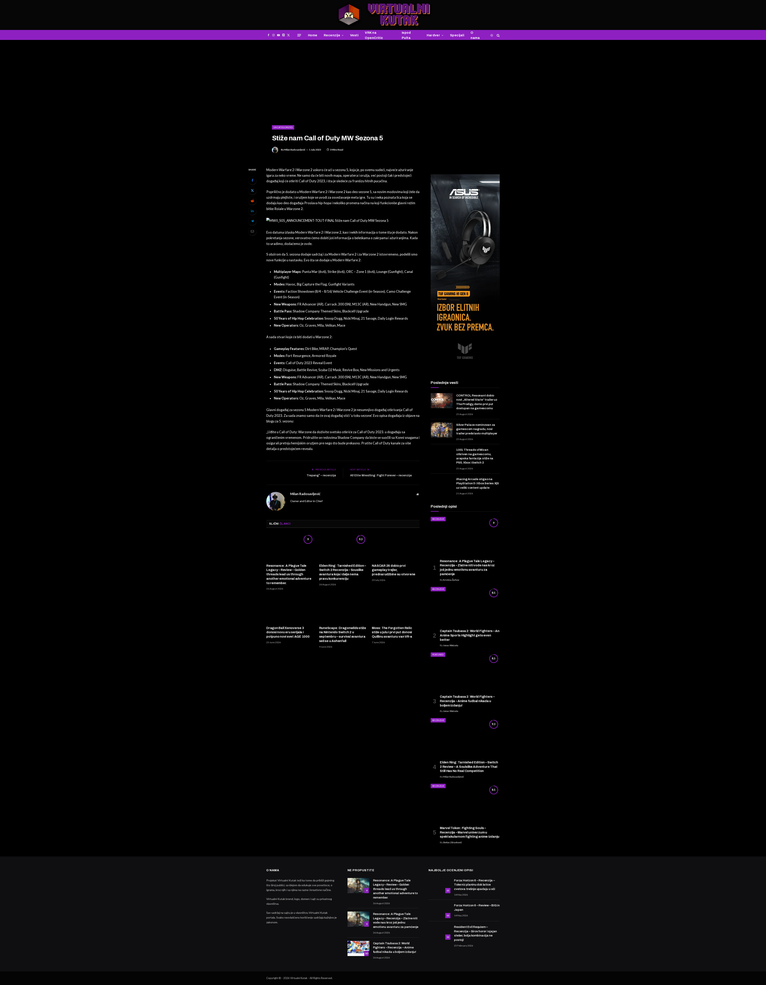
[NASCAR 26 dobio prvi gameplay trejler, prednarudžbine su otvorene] (396, 546)
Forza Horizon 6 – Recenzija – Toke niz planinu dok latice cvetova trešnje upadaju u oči (474, 885)
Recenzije (332, 35)
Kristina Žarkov (451, 579)
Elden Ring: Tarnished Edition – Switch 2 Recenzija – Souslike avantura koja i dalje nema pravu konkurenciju (342, 572)
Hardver (433, 35)
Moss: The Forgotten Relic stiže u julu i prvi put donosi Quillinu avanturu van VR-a (392, 632)
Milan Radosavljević (294, 149)
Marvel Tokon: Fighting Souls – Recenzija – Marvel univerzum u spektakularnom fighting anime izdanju (469, 832)
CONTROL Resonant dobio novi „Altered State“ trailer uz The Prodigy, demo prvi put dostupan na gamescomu (476, 402)
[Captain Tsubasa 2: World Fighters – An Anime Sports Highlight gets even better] (465, 606)
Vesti (354, 35)
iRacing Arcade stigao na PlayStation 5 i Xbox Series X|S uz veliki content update (477, 483)
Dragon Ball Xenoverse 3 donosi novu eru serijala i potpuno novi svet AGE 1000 (288, 632)
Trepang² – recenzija (321, 475)
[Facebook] (252, 180)
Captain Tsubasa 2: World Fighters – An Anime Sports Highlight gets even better (469, 635)
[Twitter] (252, 190)
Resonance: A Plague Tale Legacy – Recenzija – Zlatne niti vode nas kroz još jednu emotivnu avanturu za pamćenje (467, 567)
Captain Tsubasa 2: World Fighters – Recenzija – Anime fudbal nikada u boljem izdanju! (467, 701)
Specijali (457, 35)
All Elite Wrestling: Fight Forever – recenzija (381, 475)
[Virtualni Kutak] (383, 15)
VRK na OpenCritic (374, 35)
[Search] (498, 35)
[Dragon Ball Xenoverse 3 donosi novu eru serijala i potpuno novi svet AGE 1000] (290, 609)
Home (312, 35)
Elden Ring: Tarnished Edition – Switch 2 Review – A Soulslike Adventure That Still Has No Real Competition (469, 767)
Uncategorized (283, 127)
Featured (438, 654)
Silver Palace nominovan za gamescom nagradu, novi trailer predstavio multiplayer (476, 429)
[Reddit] (252, 201)
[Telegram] (252, 221)
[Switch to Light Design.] (491, 35)
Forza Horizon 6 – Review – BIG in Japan (477, 907)
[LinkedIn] (252, 211)
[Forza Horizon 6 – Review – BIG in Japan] (439, 910)
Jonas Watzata (450, 645)
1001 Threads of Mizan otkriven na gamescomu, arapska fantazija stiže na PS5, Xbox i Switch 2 (474, 456)
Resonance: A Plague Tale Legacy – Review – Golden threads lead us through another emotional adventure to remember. (288, 574)
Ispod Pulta (406, 35)
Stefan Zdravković (452, 842)
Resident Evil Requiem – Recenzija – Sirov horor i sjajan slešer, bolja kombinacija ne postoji (475, 933)
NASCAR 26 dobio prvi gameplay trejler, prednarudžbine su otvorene (393, 570)
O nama (475, 35)
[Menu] (299, 35)
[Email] (252, 231)
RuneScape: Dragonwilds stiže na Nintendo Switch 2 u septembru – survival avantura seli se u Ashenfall (342, 634)
